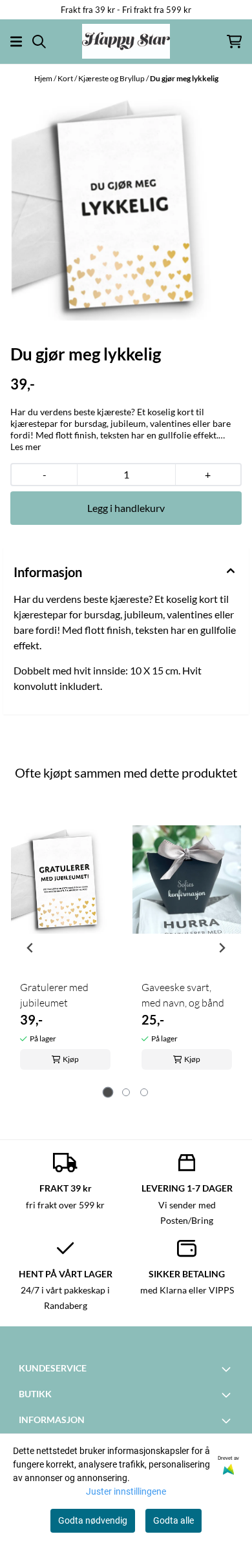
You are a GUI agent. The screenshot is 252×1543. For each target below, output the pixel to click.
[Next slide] (221, 948)
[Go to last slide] (30, 948)
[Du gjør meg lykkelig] (126, 206)
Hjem (44, 78)
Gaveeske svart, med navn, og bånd (183, 995)
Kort (66, 78)
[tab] (108, 1092)
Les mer (25, 446)
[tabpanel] (65, 942)
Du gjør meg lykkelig (184, 78)
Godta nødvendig (92, 1520)
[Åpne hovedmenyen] (16, 42)
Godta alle (173, 1520)
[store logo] (126, 41)
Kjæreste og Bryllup (112, 78)
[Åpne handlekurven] (234, 42)
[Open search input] (39, 41)
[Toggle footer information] (228, 1369)
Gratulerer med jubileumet (54, 995)
